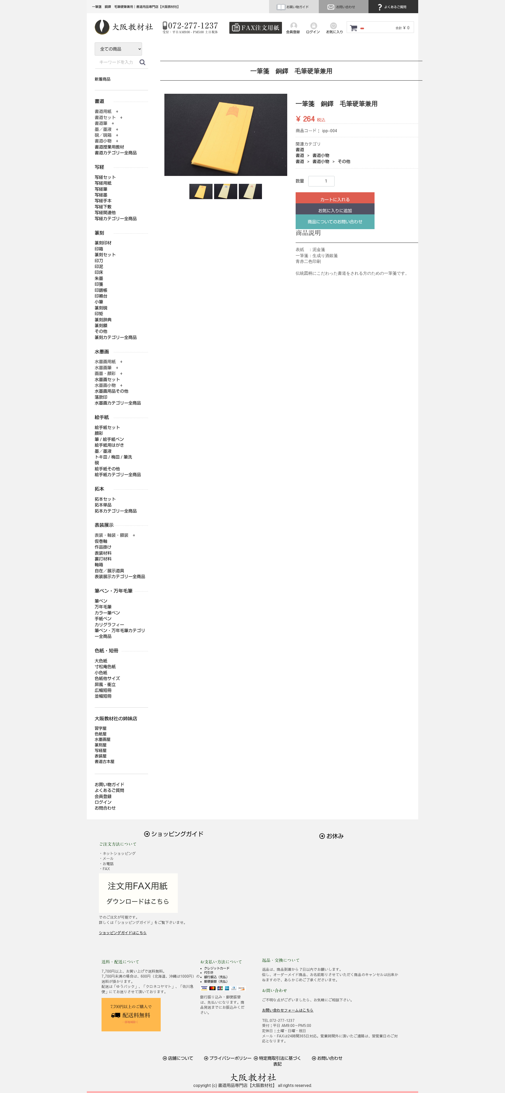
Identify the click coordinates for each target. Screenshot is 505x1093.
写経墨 (101, 195)
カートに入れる (335, 199)
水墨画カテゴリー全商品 (118, 403)
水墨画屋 (102, 739)
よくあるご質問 (394, 7)
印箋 (99, 284)
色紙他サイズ (107, 678)
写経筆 (101, 189)
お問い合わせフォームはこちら (288, 1009)
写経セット (105, 177)
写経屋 (101, 750)
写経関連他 (105, 212)
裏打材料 (103, 559)
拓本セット (105, 499)
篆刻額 (101, 325)
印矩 (99, 313)
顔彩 (99, 433)
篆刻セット (105, 254)
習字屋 (101, 728)
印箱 (99, 249)
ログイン (103, 802)
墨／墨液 (103, 451)
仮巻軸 (101, 541)
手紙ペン (103, 618)
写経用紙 (103, 183)
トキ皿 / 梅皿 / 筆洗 (113, 457)
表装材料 (103, 553)
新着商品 (102, 79)
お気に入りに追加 (335, 210)
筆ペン (101, 601)
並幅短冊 (103, 696)
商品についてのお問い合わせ (335, 221)
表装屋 (101, 756)
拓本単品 (103, 505)
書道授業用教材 (109, 147)
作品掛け (103, 547)
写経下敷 (103, 206)
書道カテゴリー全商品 (116, 152)
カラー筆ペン (107, 613)
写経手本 (103, 200)
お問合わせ (105, 808)
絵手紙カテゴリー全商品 (118, 474)
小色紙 (101, 672)
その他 (344, 161)
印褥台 (101, 296)
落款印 (101, 397)
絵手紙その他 (107, 468)
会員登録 (103, 796)
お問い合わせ (345, 7)
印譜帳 (101, 290)
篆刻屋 (101, 745)
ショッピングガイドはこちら (123, 932)
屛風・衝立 (105, 684)
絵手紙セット (107, 427)
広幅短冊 (103, 690)
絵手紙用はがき (109, 445)
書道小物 (320, 155)
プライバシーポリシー (229, 1058)
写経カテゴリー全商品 (116, 218)
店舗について (180, 1058)
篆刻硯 (101, 308)
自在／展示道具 (109, 570)
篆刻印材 (103, 242)
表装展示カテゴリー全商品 (120, 576)
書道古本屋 (104, 761)
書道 (300, 149)
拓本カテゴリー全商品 (116, 511)
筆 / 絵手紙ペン (109, 439)
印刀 (99, 260)
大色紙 (101, 660)
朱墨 (99, 278)
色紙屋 (101, 734)
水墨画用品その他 (111, 391)
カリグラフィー (109, 624)
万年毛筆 (103, 606)
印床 (99, 272)
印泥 (99, 266)
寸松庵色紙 (105, 666)
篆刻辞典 (103, 319)
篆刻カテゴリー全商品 (116, 337)
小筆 (99, 301)
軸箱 (99, 564)
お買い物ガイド (297, 7)
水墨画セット (107, 379)
